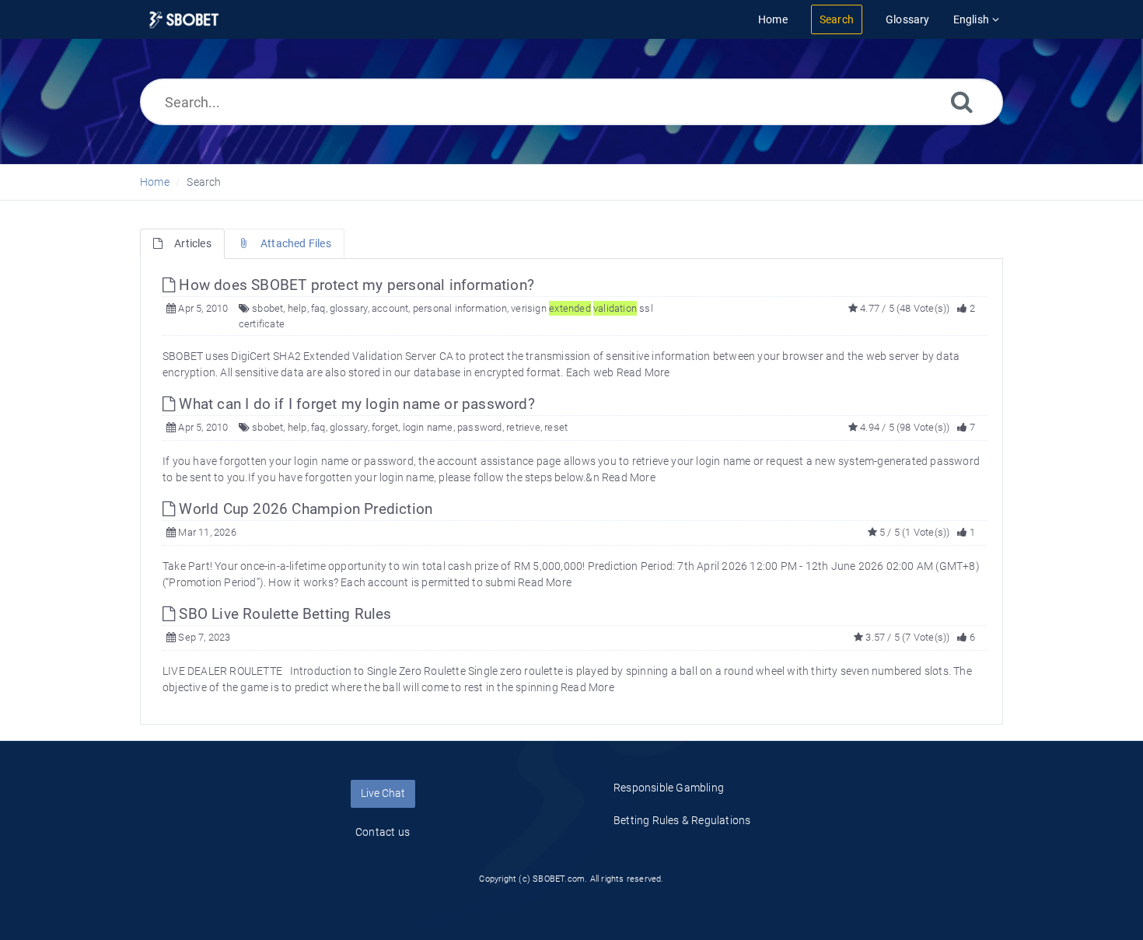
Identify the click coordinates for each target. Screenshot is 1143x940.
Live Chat (383, 793)
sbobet (267, 308)
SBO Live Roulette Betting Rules (283, 614)
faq (318, 308)
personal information (460, 308)
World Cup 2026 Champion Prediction (303, 509)
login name (428, 427)
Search (204, 182)
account (390, 308)
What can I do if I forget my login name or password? (355, 404)
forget (385, 427)
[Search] (961, 101)
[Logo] (184, 20)
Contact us (382, 832)
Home (155, 182)
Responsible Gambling (668, 787)
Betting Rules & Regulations (681, 820)
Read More (643, 372)
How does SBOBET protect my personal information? (354, 285)
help (297, 308)
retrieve (523, 427)
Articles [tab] (192, 243)
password (479, 427)
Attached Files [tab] (295, 243)
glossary (349, 308)
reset (556, 427)
